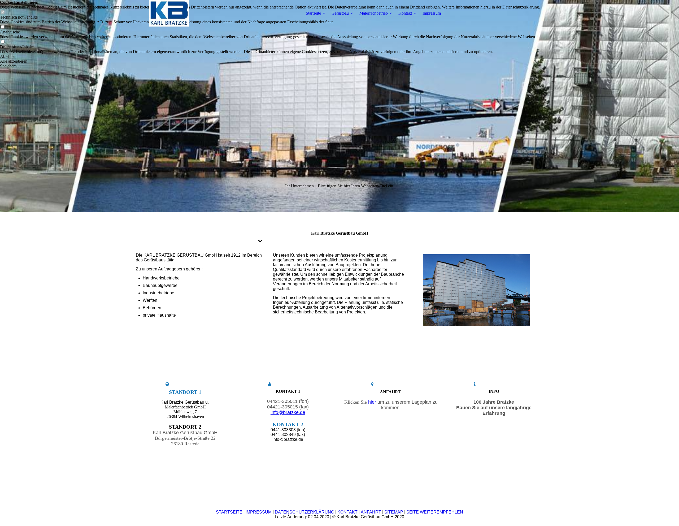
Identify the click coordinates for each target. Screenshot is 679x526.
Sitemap (393, 512)
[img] (169, 13)
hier (372, 402)
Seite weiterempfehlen (434, 512)
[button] (270, 56)
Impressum (432, 13)
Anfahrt (371, 512)
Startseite (313, 13)
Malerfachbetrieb (373, 13)
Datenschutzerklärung (304, 512)
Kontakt (405, 13)
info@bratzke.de (288, 412)
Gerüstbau (340, 13)
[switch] (2, 27)
